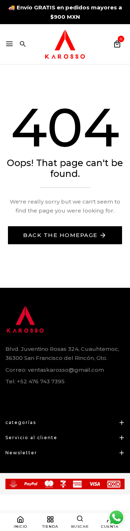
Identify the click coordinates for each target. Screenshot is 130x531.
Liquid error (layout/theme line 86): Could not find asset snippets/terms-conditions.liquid (64, 265)
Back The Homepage (60, 235)
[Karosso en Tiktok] (56, 398)
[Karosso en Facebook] (8, 398)
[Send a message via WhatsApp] (116, 517)
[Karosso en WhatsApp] (24, 398)
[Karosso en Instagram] (40, 398)
